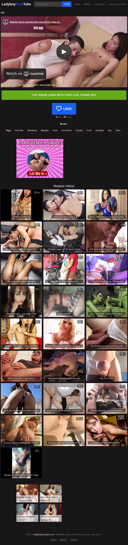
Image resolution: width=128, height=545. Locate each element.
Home (78, 4)
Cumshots (66, 130)
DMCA (53, 539)
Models (87, 4)
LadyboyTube (16, 4)
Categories (99, 4)
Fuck (89, 130)
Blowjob (45, 130)
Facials (79, 130)
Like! (67, 109)
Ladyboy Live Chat (117, 4)
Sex (110, 130)
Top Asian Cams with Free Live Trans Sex (64, 95)
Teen (118, 130)
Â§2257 (63, 539)
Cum (55, 130)
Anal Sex (19, 130)
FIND (66, 4)
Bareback (32, 130)
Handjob (100, 130)
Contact (74, 539)
